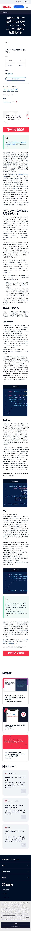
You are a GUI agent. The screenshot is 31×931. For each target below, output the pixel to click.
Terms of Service (24, 919)
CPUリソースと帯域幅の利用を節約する (16, 51)
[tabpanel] (15, 402)
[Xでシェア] (8, 90)
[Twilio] (6, 7)
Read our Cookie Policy (6, 928)
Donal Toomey (7, 101)
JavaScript (10, 65)
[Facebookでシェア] (4, 90)
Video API (20, 65)
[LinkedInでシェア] (12, 90)
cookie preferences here (9, 915)
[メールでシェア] (16, 90)
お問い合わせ (10, 643)
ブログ (4, 42)
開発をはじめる (11, 308)
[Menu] (27, 7)
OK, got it (16, 923)
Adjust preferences (15, 926)
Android (10, 60)
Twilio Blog (4, 12)
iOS (20, 60)
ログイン (26, 1)
